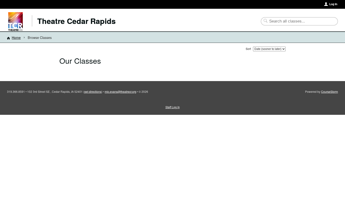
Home (16, 37)
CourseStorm (329, 91)
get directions (92, 91)
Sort (248, 49)
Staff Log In (172, 107)
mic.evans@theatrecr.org (120, 91)
